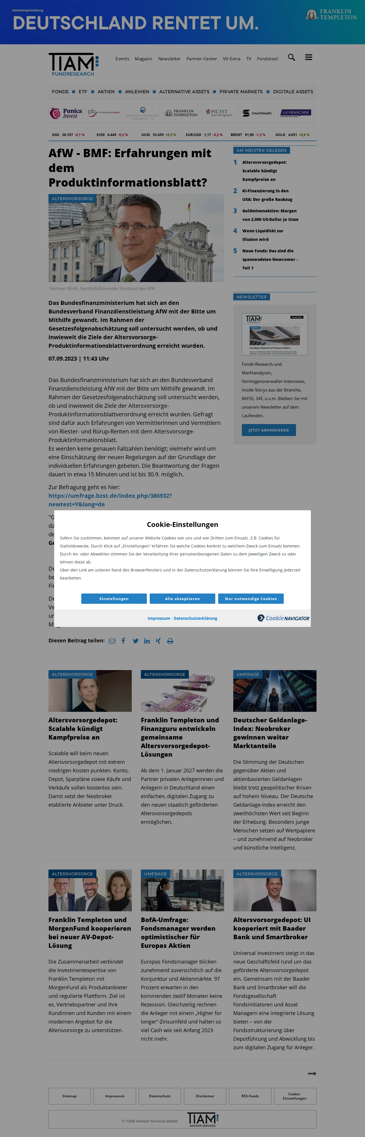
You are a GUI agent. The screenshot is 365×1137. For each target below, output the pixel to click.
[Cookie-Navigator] (283, 620)
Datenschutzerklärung (195, 618)
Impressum (159, 618)
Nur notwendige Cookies (251, 598)
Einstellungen (114, 598)
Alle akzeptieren (182, 598)
